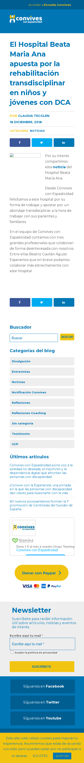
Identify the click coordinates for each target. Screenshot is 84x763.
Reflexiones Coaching (29, 413)
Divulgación (21, 361)
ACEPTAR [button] (62, 756)
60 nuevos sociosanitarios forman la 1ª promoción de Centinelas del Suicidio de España (41, 505)
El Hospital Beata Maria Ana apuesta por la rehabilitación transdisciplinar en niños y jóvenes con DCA (40, 73)
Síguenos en (43, 686)
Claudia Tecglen (29, 116)
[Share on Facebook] (20, 142)
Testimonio (21, 433)
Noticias (37, 130)
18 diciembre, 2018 (26, 122)
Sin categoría (22, 423)
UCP (15, 444)
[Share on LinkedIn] (64, 142)
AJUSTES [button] (40, 756)
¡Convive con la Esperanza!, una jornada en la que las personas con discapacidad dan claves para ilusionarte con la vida (41, 489)
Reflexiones (21, 402)
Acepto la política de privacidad (35, 652)
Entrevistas (21, 371)
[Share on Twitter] (42, 142)
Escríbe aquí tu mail (26, 635)
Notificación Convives (29, 392)
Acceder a (50, 4)
